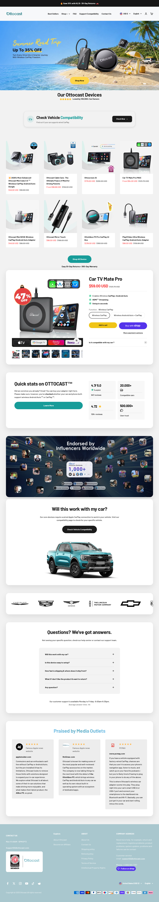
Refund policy (87, 854)
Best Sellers (53, 14)
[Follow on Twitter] (14, 883)
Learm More (48, 405)
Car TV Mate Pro (105, 279)
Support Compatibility (89, 14)
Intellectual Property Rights (93, 868)
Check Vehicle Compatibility (79, 529)
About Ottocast (60, 840)
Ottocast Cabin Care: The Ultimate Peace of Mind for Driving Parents (58, 180)
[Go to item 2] (26, 354)
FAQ (74, 14)
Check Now (120, 119)
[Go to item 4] (46, 354)
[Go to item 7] (76, 354)
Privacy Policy (87, 858)
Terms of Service (88, 863)
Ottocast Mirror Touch (56, 237)
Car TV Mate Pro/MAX (131, 177)
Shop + (64, 14)
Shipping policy (88, 849)
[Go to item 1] (16, 354)
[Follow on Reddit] (39, 883)
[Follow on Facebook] (7, 883)
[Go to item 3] (36, 354)
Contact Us (106, 14)
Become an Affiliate (62, 844)
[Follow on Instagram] (20, 883)
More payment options (133, 333)
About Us (85, 840)
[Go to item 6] (66, 354)
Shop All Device (79, 259)
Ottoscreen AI (90, 177)
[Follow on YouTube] (26, 883)
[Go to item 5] (56, 354)
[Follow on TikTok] (33, 883)
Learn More (79, 80)
